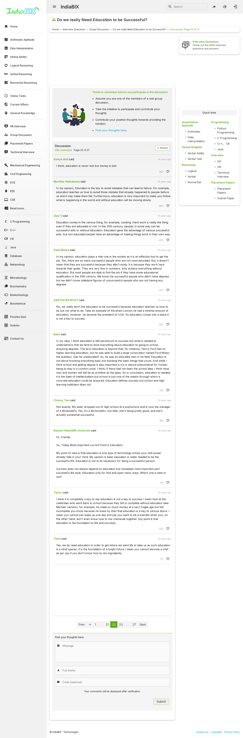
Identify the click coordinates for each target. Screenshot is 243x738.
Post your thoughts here (110, 130)
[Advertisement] (112, 59)
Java (220, 149)
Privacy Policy (232, 732)
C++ (220, 143)
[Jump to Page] (90, 624)
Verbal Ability (196, 153)
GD (219, 161)
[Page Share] (214, 6)
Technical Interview (223, 174)
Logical (192, 171)
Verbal (192, 176)
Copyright (216, 732)
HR (219, 167)
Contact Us (202, 732)
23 (121, 624)
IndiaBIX (70, 7)
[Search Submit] (170, 6)
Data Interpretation (196, 139)
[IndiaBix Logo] (23, 13)
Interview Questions (74, 29)
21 (107, 624)
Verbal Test (195, 159)
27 (134, 624)
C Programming (227, 138)
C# (227, 143)
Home (55, 29)
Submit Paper (225, 198)
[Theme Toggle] (225, 6)
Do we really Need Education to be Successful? (139, 29)
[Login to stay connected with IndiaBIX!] (235, 6)
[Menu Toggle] (54, 6)
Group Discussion (99, 29)
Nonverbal (194, 182)
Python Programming (225, 130)
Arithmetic (194, 131)
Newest (164, 148)
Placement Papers (223, 190)
